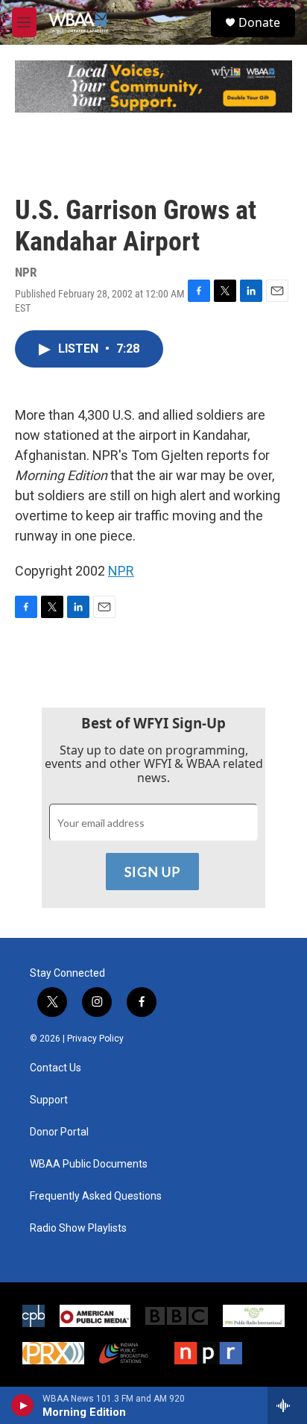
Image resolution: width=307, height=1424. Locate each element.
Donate (259, 22)
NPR (121, 571)
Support (49, 1100)
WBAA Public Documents (89, 1164)
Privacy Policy (95, 1038)
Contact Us (55, 1068)
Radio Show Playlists (78, 1228)
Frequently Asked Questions (96, 1196)
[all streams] (287, 1405)
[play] (22, 1405)
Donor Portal (59, 1132)
